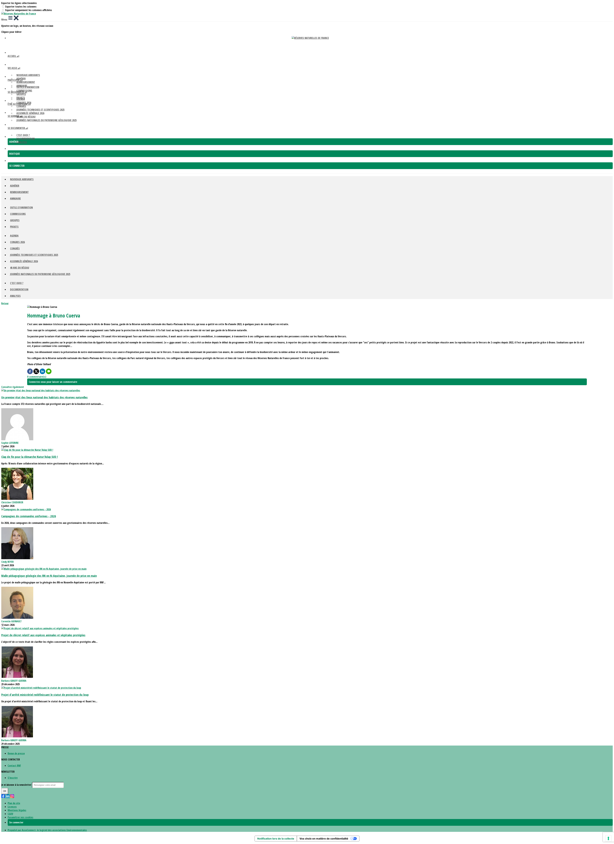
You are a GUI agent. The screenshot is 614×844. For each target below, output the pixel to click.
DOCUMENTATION (25, 138)
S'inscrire (13, 777)
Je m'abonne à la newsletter (16, 785)
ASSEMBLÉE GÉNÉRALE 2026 (30, 113)
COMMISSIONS (18, 214)
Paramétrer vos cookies (20, 817)
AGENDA (20, 99)
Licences (12, 806)
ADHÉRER (14, 185)
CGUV (10, 814)
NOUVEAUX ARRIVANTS (28, 75)
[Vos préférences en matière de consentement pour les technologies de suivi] (608, 838)
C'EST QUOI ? (23, 135)
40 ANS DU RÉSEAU (25, 116)
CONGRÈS (21, 106)
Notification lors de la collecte (275, 838)
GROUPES (21, 94)
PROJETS (14, 226)
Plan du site (14, 803)
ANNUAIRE (15, 198)
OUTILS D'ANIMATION (27, 87)
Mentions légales (17, 810)
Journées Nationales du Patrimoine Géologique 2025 (46, 120)
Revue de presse (16, 753)
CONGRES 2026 (17, 242)
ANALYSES (21, 142)
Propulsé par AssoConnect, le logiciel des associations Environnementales (47, 830)
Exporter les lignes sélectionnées (19, 3)
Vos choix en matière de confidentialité (323, 838)
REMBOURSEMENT (25, 82)
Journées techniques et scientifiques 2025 (40, 109)
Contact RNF (14, 765)
